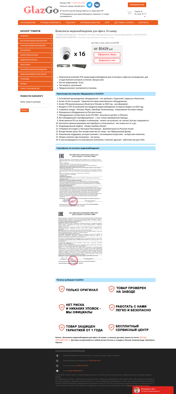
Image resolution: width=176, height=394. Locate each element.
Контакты (143, 23)
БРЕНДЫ (23, 84)
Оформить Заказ (107, 54)
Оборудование (28, 23)
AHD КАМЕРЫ (25, 50)
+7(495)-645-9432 (78, 3)
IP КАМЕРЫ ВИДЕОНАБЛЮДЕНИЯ (33, 46)
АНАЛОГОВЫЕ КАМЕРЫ (29, 55)
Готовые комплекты (50, 23)
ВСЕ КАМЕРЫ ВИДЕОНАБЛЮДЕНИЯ (33, 41)
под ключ (70, 23)
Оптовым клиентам (90, 23)
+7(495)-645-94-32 (94, 361)
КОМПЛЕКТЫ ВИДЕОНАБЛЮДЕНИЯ (33, 69)
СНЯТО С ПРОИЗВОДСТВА (30, 89)
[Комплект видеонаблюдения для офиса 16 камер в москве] (72, 57)
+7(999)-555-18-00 (82, 366)
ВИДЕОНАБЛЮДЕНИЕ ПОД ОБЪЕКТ (33, 74)
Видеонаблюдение (66, 34)
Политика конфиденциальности (138, 386)
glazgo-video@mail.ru (76, 6)
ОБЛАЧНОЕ (24, 36)
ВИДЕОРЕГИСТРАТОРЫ (28, 60)
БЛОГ (107, 23)
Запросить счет (107, 60)
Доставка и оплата (124, 23)
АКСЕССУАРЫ (25, 65)
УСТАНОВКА (24, 79)
